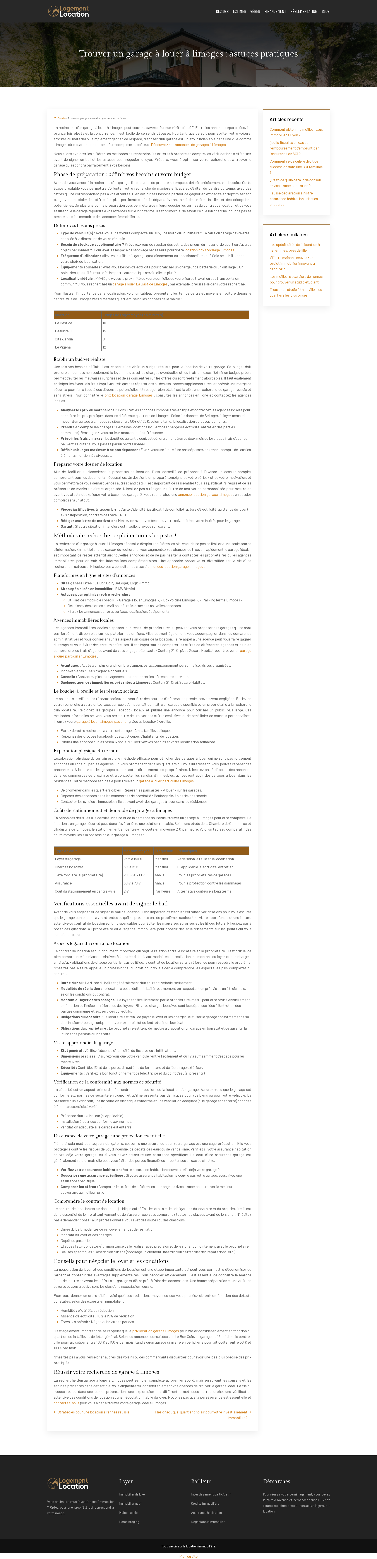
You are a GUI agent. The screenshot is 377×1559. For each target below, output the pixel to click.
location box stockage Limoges (210, 250)
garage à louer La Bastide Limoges (140, 284)
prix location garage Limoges (129, 395)
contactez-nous (67, 1403)
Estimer (239, 11)
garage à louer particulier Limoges (166, 781)
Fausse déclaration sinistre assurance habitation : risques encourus (294, 198)
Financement (275, 11)
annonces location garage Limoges (175, 566)
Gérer (255, 11)
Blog (325, 11)
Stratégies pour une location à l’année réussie (94, 1412)
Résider (222, 11)
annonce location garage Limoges (205, 494)
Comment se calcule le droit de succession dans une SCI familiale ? (296, 167)
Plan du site (188, 1556)
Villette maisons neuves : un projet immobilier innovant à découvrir (292, 263)
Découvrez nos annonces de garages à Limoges (188, 144)
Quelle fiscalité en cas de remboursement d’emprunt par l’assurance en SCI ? (294, 148)
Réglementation (304, 11)
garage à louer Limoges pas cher (102, 721)
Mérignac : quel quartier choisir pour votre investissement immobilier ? (201, 1415)
